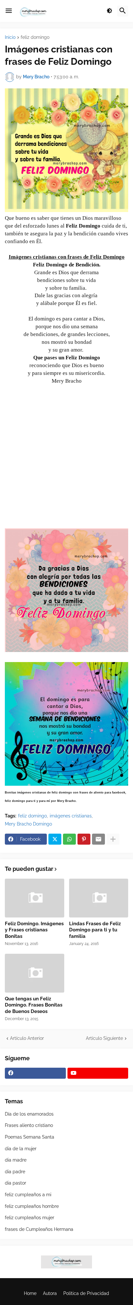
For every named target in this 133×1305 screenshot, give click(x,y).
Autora (50, 1293)
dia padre (15, 1171)
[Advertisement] (66, 459)
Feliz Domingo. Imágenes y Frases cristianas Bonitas (34, 930)
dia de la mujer (20, 1148)
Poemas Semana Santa (29, 1137)
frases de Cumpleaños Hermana (39, 1229)
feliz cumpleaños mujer (29, 1217)
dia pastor (15, 1183)
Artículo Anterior (27, 1038)
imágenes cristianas (71, 815)
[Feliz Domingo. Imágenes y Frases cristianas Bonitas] (34, 898)
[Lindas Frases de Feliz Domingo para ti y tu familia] (98, 898)
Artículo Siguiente (104, 1038)
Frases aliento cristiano (29, 1125)
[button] (8, 11)
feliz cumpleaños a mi (28, 1194)
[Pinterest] (83, 839)
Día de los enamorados (29, 1114)
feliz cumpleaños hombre (32, 1206)
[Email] (98, 839)
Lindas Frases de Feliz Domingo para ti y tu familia (95, 930)
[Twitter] (54, 839)
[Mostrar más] (113, 839)
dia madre (15, 1160)
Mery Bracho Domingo (28, 824)
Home (30, 1293)
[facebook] (35, 1073)
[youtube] (97, 1073)
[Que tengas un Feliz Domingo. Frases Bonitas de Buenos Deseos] (34, 973)
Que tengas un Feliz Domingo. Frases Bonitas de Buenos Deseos (33, 1005)
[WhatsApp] (69, 839)
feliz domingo (35, 37)
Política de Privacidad (86, 1293)
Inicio (10, 37)
